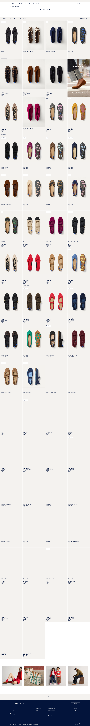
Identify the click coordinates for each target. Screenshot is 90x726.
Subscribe (12, 710)
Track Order (76, 705)
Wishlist (62, 706)
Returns (49, 706)
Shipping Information (51, 708)
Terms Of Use (30, 724)
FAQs (49, 713)
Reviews (37, 712)
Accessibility (50, 715)
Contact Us (76, 710)
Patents (20, 724)
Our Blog (37, 710)
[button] (20, 3)
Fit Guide (49, 712)
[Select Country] (73, 3)
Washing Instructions (51, 710)
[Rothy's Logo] (13, 3)
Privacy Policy (25, 724)
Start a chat (76, 703)
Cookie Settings (35, 724)
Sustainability (38, 706)
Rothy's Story (38, 708)
